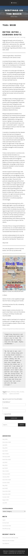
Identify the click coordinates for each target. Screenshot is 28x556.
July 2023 (4, 462)
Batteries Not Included (8, 540)
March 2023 (5, 471)
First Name (5, 408)
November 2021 (6, 494)
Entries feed (5, 522)
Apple (9, 329)
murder (22, 392)
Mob (17, 392)
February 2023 (6, 474)
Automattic (20, 553)
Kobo (13, 329)
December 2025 (6, 442)
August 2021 (5, 500)
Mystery (4, 393)
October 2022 (6, 482)
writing (23, 37)
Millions (13, 392)
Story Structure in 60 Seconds (10, 537)
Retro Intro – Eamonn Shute (12, 33)
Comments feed (6, 525)
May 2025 (4, 448)
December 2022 (6, 479)
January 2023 (5, 476)
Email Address (6, 402)
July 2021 (4, 502)
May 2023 (4, 465)
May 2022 (4, 485)
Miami (9, 392)
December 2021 (6, 491)
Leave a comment (14, 393)
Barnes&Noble (20, 329)
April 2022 (5, 488)
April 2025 (5, 451)
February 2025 (6, 456)
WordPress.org (6, 528)
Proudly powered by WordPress (14, 551)
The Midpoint (5, 543)
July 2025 (4, 445)
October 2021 (5, 497)
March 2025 (5, 453)
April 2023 (5, 468)
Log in (3, 520)
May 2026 (4, 439)
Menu (15, 3)
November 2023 (6, 459)
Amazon (4, 329)
